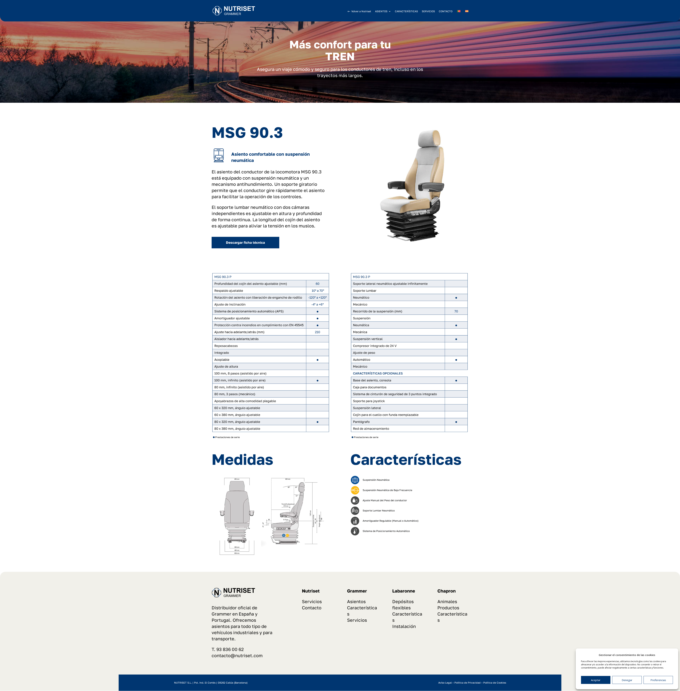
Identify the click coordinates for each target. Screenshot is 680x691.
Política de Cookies (494, 682)
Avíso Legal (445, 682)
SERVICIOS (428, 11)
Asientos (356, 601)
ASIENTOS (381, 11)
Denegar (627, 680)
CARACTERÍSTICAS (406, 11)
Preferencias (658, 680)
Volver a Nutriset (361, 11)
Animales (447, 601)
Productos (448, 607)
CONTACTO (445, 11)
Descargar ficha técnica (245, 242)
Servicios (312, 601)
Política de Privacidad (467, 682)
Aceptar (595, 680)
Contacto (311, 607)
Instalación (404, 626)
